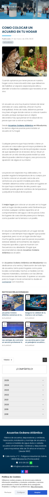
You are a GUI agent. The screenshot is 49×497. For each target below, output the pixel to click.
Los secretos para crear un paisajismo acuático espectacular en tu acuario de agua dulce (35, 341)
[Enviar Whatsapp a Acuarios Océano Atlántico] (31, 462)
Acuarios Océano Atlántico (20, 125)
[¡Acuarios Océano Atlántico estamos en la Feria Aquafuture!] (13, 302)
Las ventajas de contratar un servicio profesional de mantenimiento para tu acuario (12, 341)
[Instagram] (26, 471)
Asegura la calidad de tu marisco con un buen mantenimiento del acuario (35, 314)
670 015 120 (24, 462)
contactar (6, 282)
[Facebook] (22, 471)
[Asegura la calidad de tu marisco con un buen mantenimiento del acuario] (36, 302)
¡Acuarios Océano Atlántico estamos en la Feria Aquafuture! (12, 314)
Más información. (37, 487)
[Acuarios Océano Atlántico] (10, 4)
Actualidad (7, 42)
